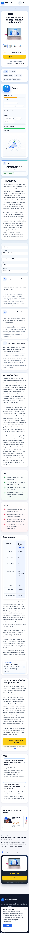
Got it (7, 925)
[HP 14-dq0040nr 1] (5, 46)
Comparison (7, 79)
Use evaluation (8, 75)
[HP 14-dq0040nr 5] (25, 46)
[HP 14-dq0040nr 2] (10, 46)
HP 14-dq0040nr (15, 8)
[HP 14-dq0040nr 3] (15, 46)
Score (5, 71)
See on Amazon (14, 878)
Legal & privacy (7, 929)
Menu (24, 3)
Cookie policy (17, 925)
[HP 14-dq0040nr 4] (20, 46)
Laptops (7, 8)
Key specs (12, 71)
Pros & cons (18, 75)
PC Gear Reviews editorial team (13, 837)
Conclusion (16, 79)
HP (20, 14)
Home (3, 8)
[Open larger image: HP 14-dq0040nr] (14, 34)
